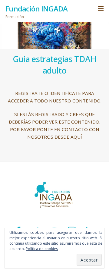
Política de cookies (42, 248)
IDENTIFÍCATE (65, 93)
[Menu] (101, 8)
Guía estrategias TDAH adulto (55, 64)
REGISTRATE (29, 93)
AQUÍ (76, 137)
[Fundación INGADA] (54, 214)
